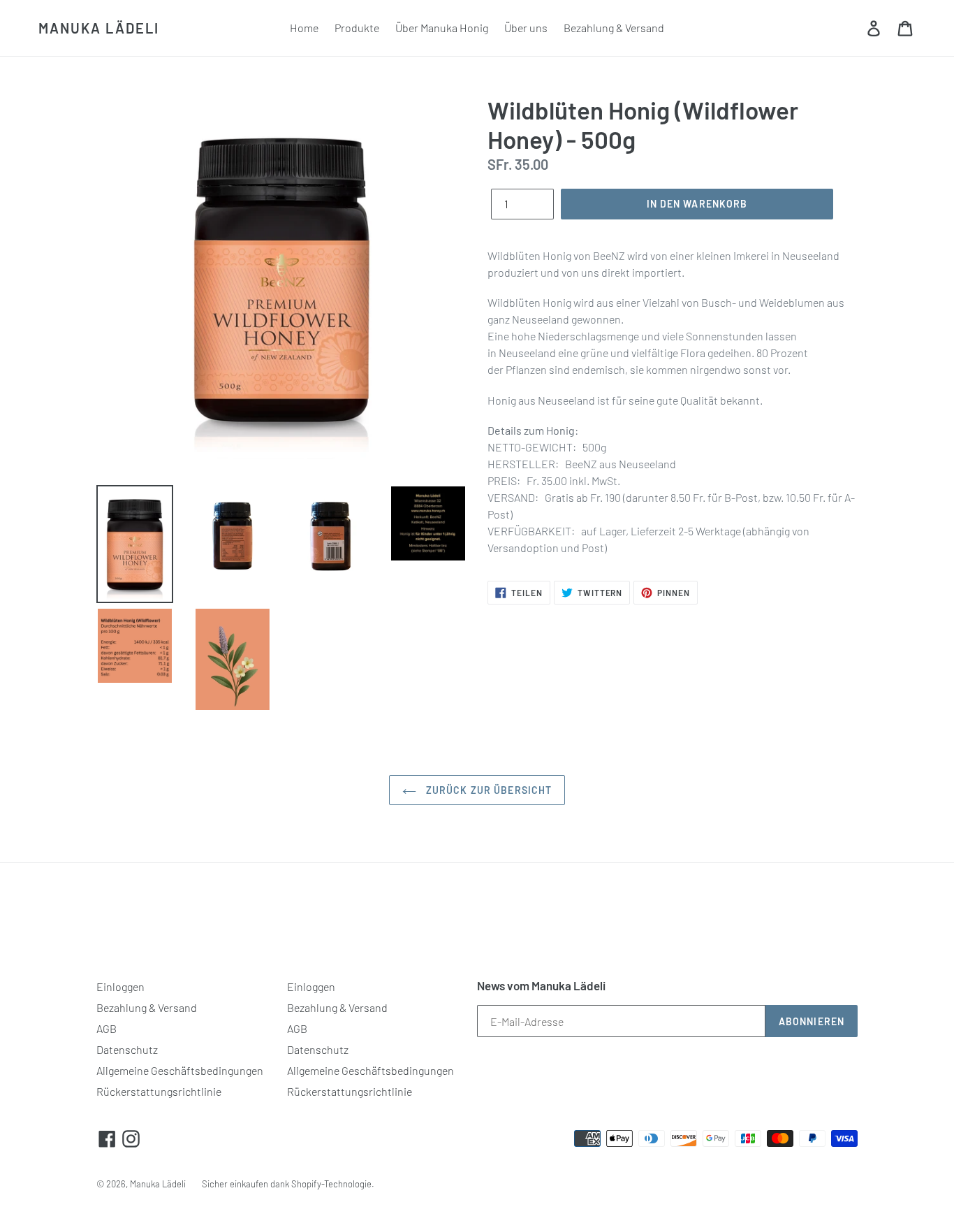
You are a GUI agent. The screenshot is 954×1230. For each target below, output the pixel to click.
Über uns (526, 27)
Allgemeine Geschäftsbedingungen (179, 1070)
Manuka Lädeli (98, 28)
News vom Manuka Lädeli (541, 985)
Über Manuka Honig (441, 27)
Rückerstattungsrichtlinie (158, 1091)
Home (304, 27)
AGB (106, 1028)
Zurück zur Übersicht (487, 790)
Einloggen (120, 986)
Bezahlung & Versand (614, 27)
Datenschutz (127, 1049)
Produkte (357, 27)
